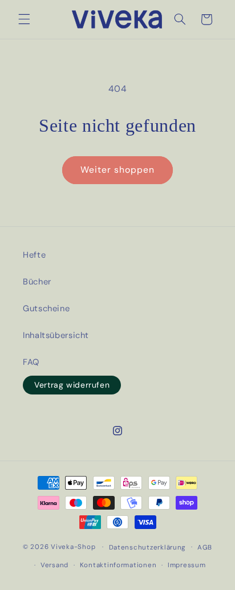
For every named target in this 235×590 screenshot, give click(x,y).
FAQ (31, 362)
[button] (24, 19)
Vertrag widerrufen (72, 385)
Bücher (37, 281)
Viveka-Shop (73, 547)
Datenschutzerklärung (148, 547)
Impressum (187, 565)
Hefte (34, 255)
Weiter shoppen (117, 170)
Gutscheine (46, 308)
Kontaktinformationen (118, 565)
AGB (204, 547)
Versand (54, 565)
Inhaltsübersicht (56, 335)
